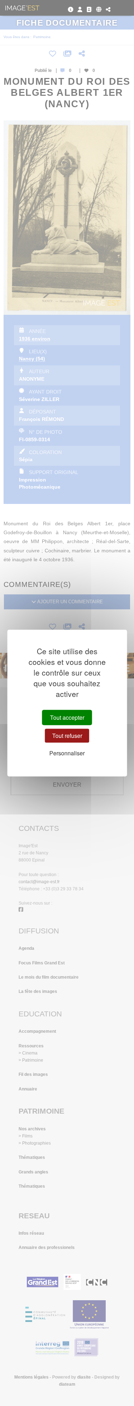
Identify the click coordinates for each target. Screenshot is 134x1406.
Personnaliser (67, 753)
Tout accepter (67, 717)
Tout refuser (67, 735)
